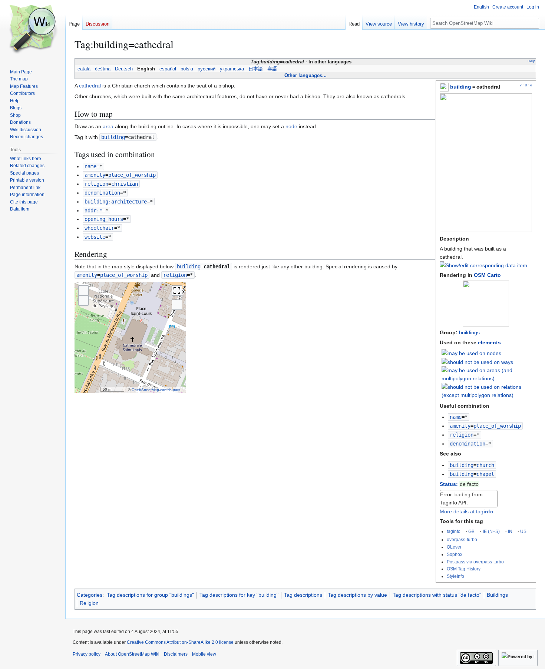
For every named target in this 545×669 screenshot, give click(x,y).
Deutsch (123, 69)
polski (187, 69)
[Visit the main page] (32, 29)
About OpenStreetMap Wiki (132, 654)
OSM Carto (487, 275)
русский (206, 69)
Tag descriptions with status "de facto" (437, 595)
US (523, 531)
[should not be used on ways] (477, 362)
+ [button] (83, 290)
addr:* (93, 210)
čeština (102, 69)
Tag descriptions (303, 595)
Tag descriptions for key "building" (238, 595)
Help (531, 61)
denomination (467, 444)
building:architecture (116, 202)
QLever (454, 546)
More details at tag (466, 511)
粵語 (272, 69)
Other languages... (305, 75)
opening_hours (104, 219)
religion (461, 435)
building (460, 87)
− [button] (83, 300)
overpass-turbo (462, 539)
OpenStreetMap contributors (156, 390)
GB (471, 531)
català (84, 69)
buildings (469, 332)
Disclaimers (176, 654)
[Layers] (177, 304)
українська (231, 69)
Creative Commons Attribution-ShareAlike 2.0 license (180, 642)
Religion (89, 603)
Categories (89, 595)
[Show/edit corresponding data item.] (484, 265)
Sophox (454, 554)
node (291, 126)
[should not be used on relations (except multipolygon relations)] (487, 391)
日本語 (255, 69)
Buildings (497, 595)
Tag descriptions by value (357, 595)
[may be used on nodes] (471, 353)
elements (489, 342)
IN (510, 531)
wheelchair (99, 228)
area (108, 126)
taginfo (453, 531)
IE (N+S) (491, 531)
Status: (449, 484)
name (456, 417)
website (95, 237)
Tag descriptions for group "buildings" (150, 595)
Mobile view (204, 654)
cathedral (90, 86)
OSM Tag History (463, 568)
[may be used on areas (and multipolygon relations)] (487, 374)
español (168, 69)
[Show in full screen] (177, 290)
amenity (460, 426)
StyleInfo (455, 576)
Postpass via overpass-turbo (475, 561)
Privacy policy (86, 654)
